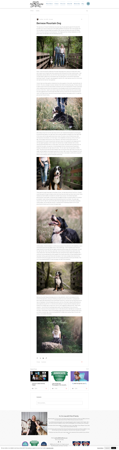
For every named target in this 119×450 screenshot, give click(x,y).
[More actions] (81, 19)
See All (87, 368)
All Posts (32, 10)
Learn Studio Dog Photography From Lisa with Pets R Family (59, 384)
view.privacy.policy (49, 448)
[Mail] (88, 3)
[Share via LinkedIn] (43, 358)
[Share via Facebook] (37, 358)
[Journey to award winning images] (39, 376)
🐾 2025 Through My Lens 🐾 (79, 383)
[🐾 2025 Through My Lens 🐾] (80, 376)
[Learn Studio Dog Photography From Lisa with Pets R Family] (59, 376)
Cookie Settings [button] (100, 448)
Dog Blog (37, 10)
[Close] (117, 448)
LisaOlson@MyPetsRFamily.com (60, 437)
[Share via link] (46, 358)
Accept (113, 448)
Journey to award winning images (38, 384)
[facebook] (60, 441)
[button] (87, 10)
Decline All (107, 448)
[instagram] (58, 441)
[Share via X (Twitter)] (40, 358)
